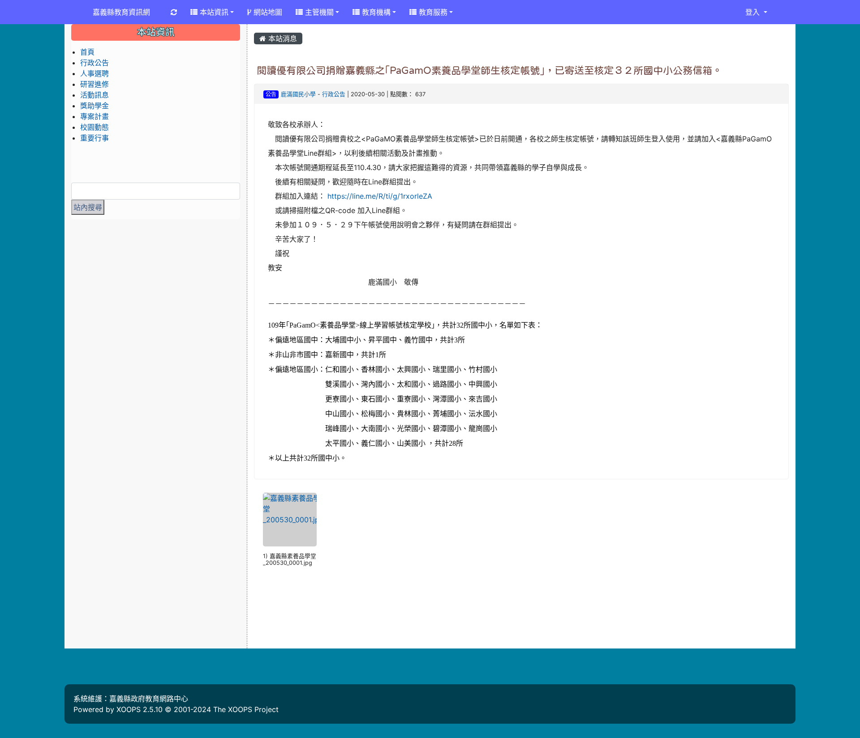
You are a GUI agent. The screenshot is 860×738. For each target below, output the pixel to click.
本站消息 (281, 38)
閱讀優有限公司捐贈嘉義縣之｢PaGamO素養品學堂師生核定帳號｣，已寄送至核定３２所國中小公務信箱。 (489, 70)
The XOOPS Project (246, 709)
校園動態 (94, 127)
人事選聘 (94, 73)
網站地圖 (266, 12)
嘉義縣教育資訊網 (121, 12)
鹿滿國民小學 (298, 94)
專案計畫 (94, 116)
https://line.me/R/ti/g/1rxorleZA (379, 196)
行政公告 (333, 94)
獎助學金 (94, 105)
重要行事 (94, 137)
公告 (271, 94)
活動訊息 (94, 94)
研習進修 (94, 84)
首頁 (87, 51)
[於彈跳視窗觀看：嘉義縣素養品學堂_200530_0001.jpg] (290, 519)
